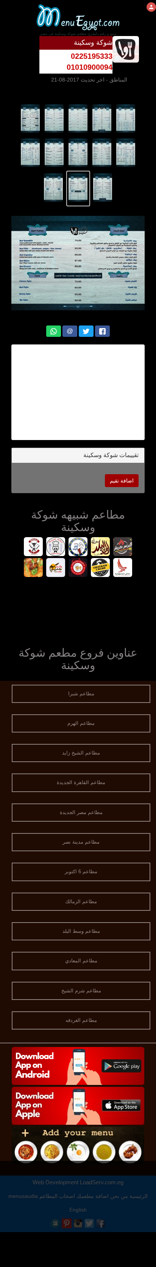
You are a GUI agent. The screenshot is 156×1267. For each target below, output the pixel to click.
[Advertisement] (78, 392)
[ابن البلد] (78, 547)
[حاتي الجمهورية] (122, 568)
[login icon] (151, 7)
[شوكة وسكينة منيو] (125, 118)
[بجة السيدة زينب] (33, 547)
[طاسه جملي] (55, 568)
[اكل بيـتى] (33, 568)
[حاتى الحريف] (55, 547)
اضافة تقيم (122, 481)
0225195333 (91, 56)
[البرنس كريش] (122, 547)
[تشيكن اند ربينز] (100, 568)
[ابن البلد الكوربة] (100, 547)
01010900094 (89, 67)
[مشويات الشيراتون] (78, 568)
